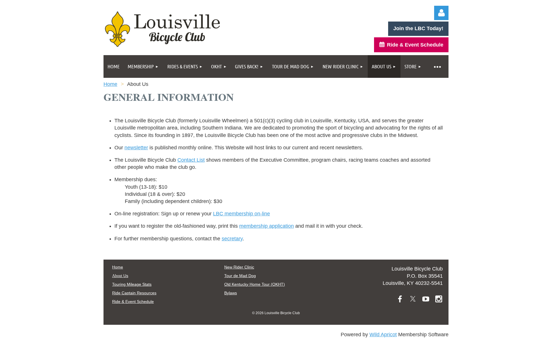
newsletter (136, 147)
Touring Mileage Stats (132, 284)
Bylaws (230, 293)
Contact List (191, 160)
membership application (266, 226)
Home (110, 84)
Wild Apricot (383, 334)
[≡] (436, 66)
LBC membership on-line (241, 214)
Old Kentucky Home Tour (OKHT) (254, 284)
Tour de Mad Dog (240, 275)
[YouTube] (426, 299)
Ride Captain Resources (134, 293)
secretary (232, 238)
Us (120, 275)
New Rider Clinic (239, 267)
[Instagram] (439, 299)
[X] (413, 299)
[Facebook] (400, 299)
